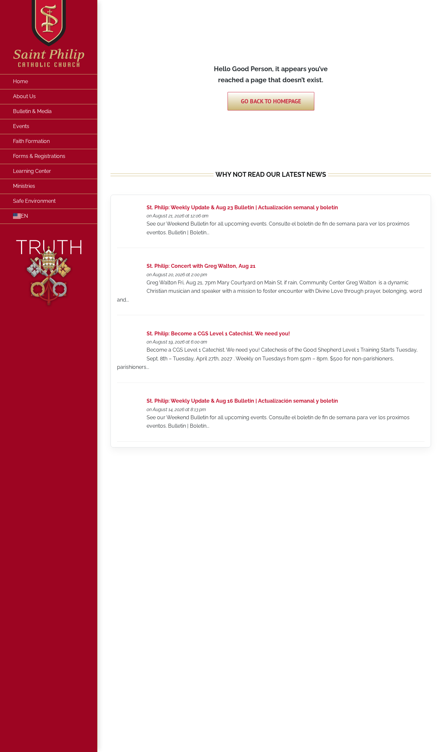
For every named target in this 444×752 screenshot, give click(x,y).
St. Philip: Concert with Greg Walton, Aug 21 (201, 266)
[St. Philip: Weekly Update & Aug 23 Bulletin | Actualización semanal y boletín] (129, 209)
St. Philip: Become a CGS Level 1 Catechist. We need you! (218, 334)
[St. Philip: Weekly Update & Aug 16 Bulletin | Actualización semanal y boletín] (129, 402)
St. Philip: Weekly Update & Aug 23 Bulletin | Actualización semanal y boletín (242, 207)
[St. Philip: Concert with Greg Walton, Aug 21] (129, 268)
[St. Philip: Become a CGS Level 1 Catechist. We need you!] (129, 335)
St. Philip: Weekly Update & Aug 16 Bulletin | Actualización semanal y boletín (242, 401)
